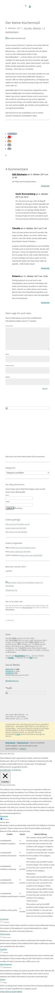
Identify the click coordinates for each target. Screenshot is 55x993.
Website (7, 377)
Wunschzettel (27, 608)
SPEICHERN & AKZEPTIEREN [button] (11, 991)
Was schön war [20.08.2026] (16, 532)
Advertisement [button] (6, 964)
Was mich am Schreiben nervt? (17, 524)
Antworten (45, 186)
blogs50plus (20, 656)
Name (7, 354)
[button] (12, 134)
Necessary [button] (4, 816)
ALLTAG (28, 28)
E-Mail (17, 734)
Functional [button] (4, 919)
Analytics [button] (3, 949)
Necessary (6, 819)
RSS (30, 658)
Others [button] (2, 979)
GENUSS (37, 28)
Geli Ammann (19, 174)
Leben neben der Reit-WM (15, 528)
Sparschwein (9, 609)
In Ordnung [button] (16, 770)
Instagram (9, 671)
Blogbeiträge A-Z (12, 681)
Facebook (9, 673)
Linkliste (22, 748)
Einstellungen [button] (5, 770)
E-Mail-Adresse (9, 365)
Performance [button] (5, 934)
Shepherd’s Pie (11, 590)
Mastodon (9, 669)
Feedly (11, 658)
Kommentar (9, 326)
